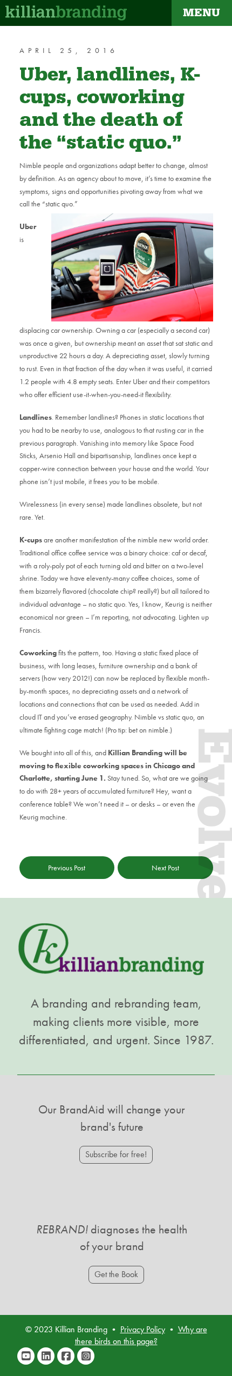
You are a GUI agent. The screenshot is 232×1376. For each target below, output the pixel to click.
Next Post (165, 867)
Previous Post (66, 867)
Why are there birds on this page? (141, 1335)
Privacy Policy (142, 1329)
